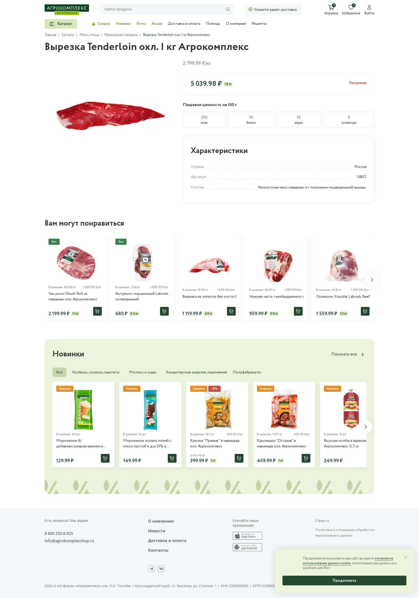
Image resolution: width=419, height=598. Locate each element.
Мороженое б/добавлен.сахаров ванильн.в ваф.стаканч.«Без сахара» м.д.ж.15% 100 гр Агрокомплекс (82, 443)
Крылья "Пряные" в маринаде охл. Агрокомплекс (215, 443)
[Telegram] (151, 568)
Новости (156, 530)
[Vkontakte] (161, 568)
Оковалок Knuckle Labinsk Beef (343, 296)
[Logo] (67, 9)
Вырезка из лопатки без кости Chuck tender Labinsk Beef (209, 296)
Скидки (103, 23)
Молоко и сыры (142, 372)
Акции (157, 23)
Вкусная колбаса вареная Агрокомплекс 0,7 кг (345, 443)
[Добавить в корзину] (97, 311)
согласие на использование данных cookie (348, 561)
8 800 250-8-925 (59, 533)
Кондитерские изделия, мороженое (196, 372)
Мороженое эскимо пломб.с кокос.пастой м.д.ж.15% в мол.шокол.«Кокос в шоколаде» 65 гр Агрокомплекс (150, 443)
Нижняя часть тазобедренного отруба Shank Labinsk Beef (276, 296)
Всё (59, 372)
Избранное (351, 13)
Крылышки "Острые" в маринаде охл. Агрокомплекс (281, 443)
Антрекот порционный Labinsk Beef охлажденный (142, 296)
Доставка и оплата (184, 23)
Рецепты (259, 23)
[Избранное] (235, 240)
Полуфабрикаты (247, 372)
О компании (236, 23)
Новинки (123, 23)
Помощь (213, 23)
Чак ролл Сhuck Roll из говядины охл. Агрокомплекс (72, 296)
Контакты (158, 550)
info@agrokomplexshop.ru (69, 540)
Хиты (141, 23)
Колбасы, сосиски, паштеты (96, 372)
